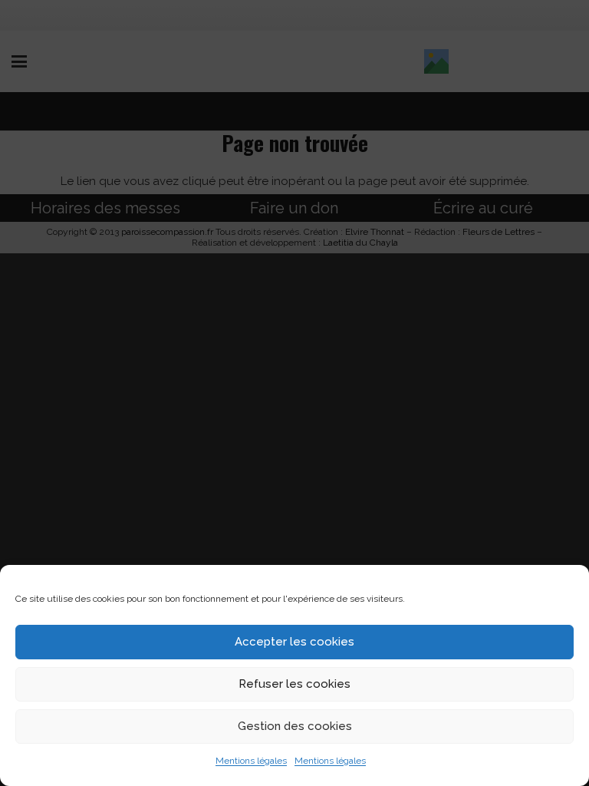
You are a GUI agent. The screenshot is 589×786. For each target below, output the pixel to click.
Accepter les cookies (294, 642)
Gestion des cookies (295, 726)
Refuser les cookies (294, 684)
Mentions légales (251, 760)
